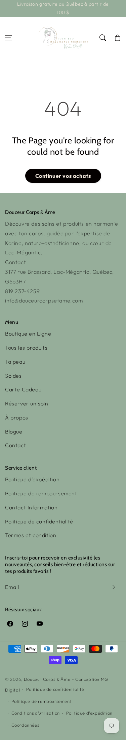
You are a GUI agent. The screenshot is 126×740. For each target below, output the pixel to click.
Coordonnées (25, 725)
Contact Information (31, 507)
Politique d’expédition (89, 713)
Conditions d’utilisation (35, 713)
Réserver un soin (26, 403)
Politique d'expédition (32, 479)
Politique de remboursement (41, 493)
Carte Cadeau (23, 389)
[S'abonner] (113, 587)
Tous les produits (26, 347)
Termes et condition (30, 535)
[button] (8, 37)
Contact (15, 445)
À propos (16, 417)
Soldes (13, 375)
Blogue (14, 431)
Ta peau (15, 361)
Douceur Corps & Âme (47, 679)
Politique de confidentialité (39, 521)
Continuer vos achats (63, 175)
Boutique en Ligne (28, 333)
